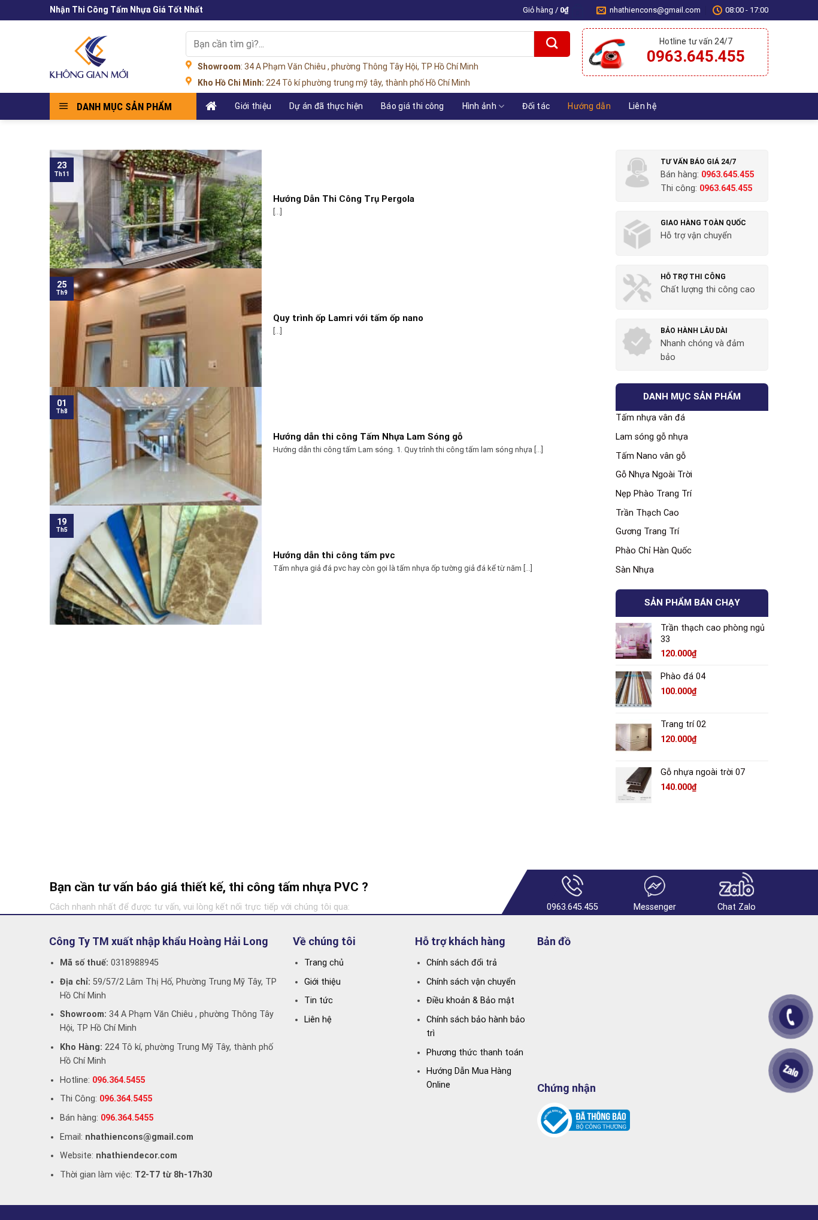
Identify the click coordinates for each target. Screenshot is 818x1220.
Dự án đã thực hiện (326, 106)
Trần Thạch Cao (647, 513)
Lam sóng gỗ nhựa (652, 437)
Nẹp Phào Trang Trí (654, 494)
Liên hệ (642, 106)
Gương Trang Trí (647, 531)
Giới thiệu (253, 106)
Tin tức (318, 1000)
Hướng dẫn (589, 106)
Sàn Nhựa (635, 570)
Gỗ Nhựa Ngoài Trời (654, 475)
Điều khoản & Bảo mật (470, 1000)
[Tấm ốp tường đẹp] (109, 56)
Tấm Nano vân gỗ (651, 456)
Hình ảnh (479, 106)
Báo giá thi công (412, 106)
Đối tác (536, 106)
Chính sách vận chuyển (471, 982)
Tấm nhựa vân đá (650, 418)
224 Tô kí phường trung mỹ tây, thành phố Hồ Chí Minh (334, 82)
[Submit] (552, 44)
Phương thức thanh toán (474, 1053)
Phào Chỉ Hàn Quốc (654, 551)
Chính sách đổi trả (461, 963)
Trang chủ (324, 963)
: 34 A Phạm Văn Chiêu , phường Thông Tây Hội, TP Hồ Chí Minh (338, 66)
